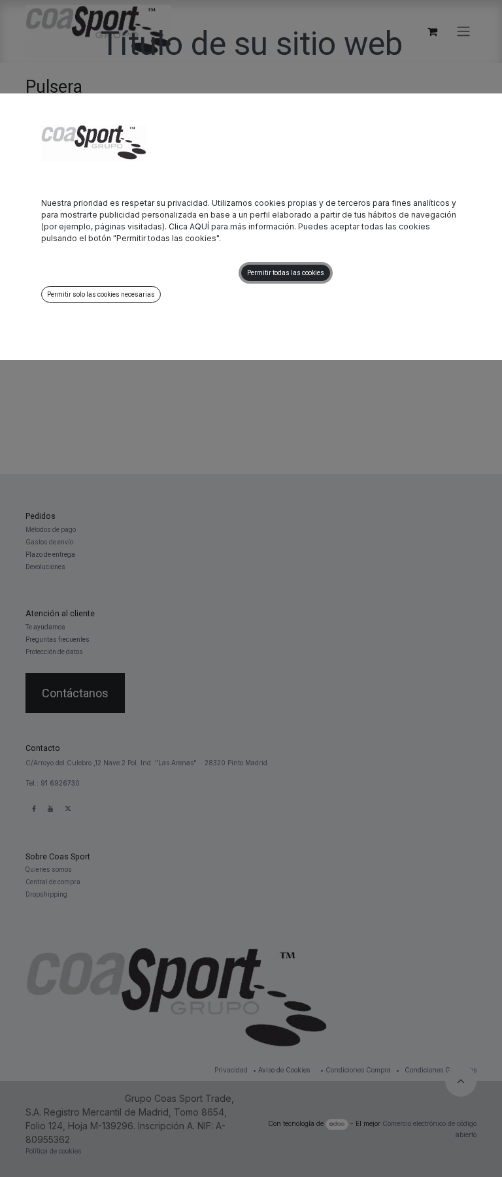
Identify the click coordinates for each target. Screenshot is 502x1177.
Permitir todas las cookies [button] (285, 272)
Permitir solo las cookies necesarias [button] (101, 294)
